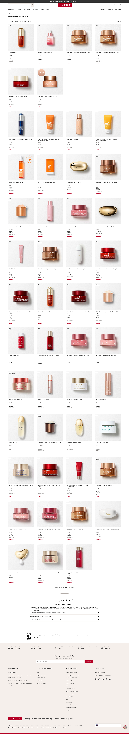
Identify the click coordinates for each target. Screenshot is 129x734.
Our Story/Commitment (72, 675)
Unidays (68, 685)
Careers (68, 710)
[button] (64, 612)
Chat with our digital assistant (103, 675)
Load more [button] (65, 591)
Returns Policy (41, 677)
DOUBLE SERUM (12, 672)
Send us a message (100, 672)
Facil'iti (55, 727)
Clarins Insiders (70, 694)
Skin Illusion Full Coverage (15, 677)
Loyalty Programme (71, 677)
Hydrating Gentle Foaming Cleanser (18, 680)
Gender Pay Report (67, 725)
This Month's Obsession (72, 691)
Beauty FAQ (69, 704)
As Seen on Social (70, 688)
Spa (67, 699)
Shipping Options (41, 675)
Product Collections (71, 707)
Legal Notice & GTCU (37, 725)
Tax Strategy (78, 725)
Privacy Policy (63, 727)
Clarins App (69, 680)
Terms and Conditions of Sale (53, 725)
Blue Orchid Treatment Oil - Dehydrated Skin (20, 683)
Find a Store (69, 702)
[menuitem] (114, 5)
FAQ (38, 672)
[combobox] (108, 725)
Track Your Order (41, 683)
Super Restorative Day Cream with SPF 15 (19, 675)
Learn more (36, 637)
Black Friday (11, 685)
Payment (39, 680)
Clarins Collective (70, 683)
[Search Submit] (32, 5)
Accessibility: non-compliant (43, 727)
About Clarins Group (71, 672)
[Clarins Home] (64, 5)
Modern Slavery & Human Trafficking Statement (21, 727)
